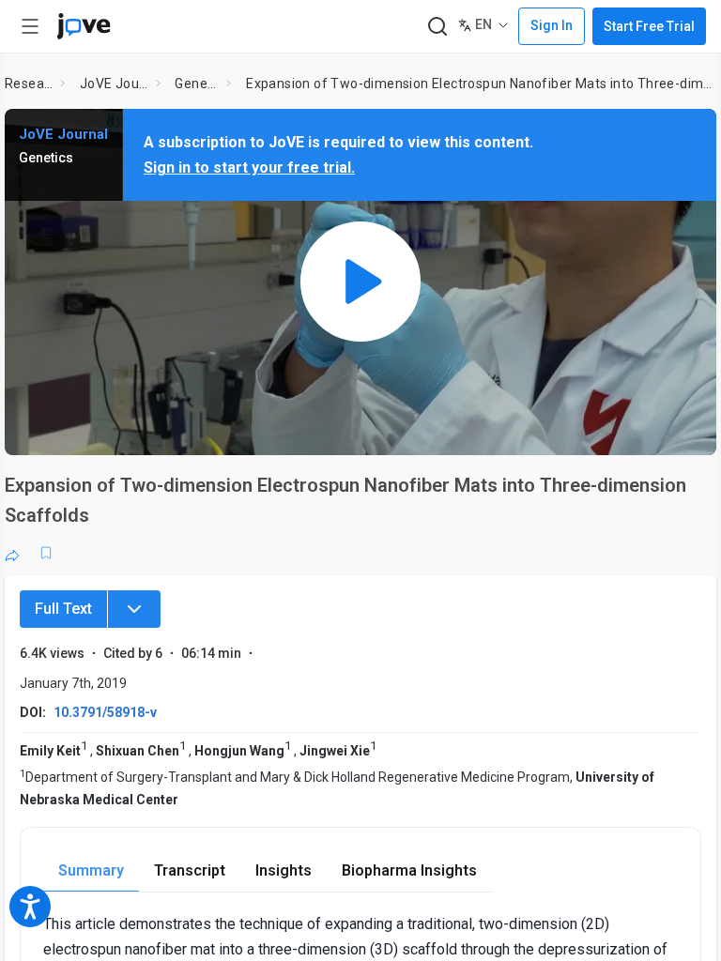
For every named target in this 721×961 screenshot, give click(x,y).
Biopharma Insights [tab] (409, 870)
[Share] (12, 552)
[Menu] (134, 609)
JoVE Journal (114, 83)
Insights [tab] (283, 870)
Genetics (197, 83)
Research (29, 83)
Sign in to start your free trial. (249, 167)
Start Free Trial (649, 26)
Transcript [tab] (189, 870)
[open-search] (437, 26)
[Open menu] (30, 26)
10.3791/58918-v (105, 712)
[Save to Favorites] (46, 552)
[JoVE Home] (83, 26)
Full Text (63, 609)
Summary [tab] (91, 870)
